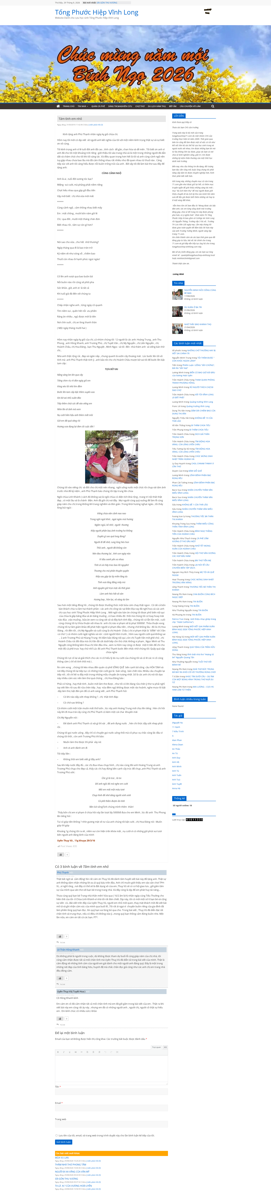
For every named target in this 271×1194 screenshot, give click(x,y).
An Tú (175, 753)
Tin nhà (82, 106)
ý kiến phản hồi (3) (96, 125)
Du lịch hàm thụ (157, 106)
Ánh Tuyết (177, 784)
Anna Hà (176, 788)
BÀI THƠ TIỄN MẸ (203, 560)
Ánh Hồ (175, 762)
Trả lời (62, 942)
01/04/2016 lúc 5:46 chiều (65, 876)
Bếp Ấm (172, 106)
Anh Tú (175, 770)
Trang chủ (68, 106)
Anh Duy (176, 757)
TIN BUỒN (198, 601)
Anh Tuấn (176, 775)
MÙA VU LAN (62, 1157)
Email (59, 1103)
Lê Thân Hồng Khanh (68, 949)
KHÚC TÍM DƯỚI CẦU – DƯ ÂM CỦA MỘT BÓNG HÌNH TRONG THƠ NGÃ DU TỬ (193, 679)
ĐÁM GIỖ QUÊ (195, 470)
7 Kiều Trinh (178, 731)
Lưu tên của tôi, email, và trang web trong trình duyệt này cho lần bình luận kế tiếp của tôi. (107, 1135)
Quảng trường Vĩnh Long (201, 401)
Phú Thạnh (63, 872)
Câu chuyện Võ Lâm (190, 106)
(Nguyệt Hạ (177, 722)
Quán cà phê (98, 106)
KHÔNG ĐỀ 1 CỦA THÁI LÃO (195, 504)
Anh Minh (177, 766)
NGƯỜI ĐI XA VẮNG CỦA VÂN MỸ (72, 1171)
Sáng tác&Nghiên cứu (120, 106)
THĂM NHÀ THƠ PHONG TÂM (70, 1164)
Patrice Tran (178, 619)
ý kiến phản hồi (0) (94, 1161)
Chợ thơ (140, 106)
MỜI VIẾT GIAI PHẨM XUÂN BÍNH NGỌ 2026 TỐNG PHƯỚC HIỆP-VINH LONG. (193, 629)
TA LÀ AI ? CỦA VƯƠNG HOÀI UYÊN (73, 1185)
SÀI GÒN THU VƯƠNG (107, 2)
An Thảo (176, 749)
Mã (165, 1047)
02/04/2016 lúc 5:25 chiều (65, 995)
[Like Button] (60, 854)
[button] (58, 1052)
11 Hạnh (176, 727)
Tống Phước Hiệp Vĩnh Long (96, 12)
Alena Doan (177, 744)
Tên (58, 1086)
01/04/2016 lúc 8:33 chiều (65, 953)
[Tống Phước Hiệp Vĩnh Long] (58, 106)
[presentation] (58, 1052)
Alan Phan (177, 740)
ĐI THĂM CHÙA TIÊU (200, 425)
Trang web (60, 1119)
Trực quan (156, 1047)
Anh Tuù (176, 779)
